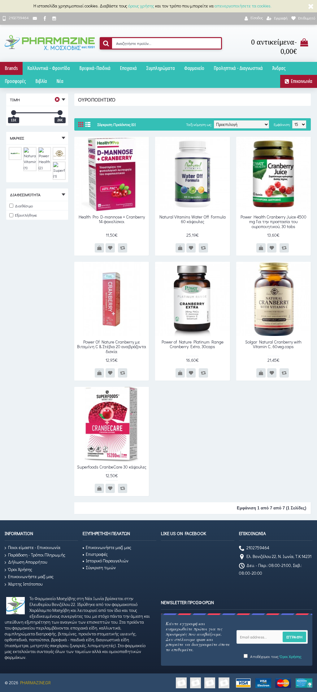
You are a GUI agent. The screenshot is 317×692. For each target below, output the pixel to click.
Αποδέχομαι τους (275, 656)
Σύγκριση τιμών (101, 567)
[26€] (60, 112)
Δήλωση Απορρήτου (27, 562)
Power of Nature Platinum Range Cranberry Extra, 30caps (193, 344)
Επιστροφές (97, 554)
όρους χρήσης (141, 6)
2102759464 (257, 548)
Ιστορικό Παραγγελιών (107, 561)
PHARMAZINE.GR (35, 683)
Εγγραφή (294, 636)
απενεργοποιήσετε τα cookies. (243, 6)
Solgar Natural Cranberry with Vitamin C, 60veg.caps (273, 344)
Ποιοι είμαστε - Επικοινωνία (34, 547)
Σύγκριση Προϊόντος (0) (116, 124)
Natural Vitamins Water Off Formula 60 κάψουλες (192, 219)
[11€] (13, 112)
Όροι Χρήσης (20, 569)
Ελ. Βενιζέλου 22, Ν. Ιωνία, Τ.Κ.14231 (278, 557)
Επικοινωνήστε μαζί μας (31, 576)
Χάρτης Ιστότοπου (25, 584)
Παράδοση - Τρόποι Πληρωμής (36, 555)
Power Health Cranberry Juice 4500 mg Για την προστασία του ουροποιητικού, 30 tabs (273, 221)
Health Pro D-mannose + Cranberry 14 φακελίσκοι (112, 219)
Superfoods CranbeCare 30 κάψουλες (111, 467)
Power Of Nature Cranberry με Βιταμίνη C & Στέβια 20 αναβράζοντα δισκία (111, 346)
